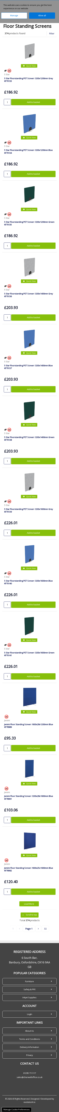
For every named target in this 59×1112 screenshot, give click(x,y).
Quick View (31, 66)
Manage (14, 15)
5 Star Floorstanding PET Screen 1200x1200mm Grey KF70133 (28, 79)
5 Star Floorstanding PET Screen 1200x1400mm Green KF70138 (29, 438)
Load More (29, 903)
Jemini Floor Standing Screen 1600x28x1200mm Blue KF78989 (28, 725)
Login (29, 1014)
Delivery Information (29, 1047)
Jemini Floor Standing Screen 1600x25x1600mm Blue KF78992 (28, 869)
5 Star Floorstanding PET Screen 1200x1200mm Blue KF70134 (28, 151)
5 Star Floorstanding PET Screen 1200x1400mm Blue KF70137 (28, 367)
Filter (51, 33)
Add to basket (33, 102)
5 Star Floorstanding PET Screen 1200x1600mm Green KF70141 (29, 654)
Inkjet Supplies (29, 997)
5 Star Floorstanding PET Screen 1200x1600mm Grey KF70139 (28, 510)
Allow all (42, 15)
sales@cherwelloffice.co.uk (29, 1077)
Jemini (7, 720)
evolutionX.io (29, 1102)
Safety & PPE (30, 989)
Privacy (29, 1055)
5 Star (7, 74)
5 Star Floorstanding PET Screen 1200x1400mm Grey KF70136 (28, 295)
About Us (29, 1030)
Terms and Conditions (29, 1039)
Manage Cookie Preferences (16, 1109)
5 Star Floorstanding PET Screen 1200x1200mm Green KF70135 (29, 223)
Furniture (29, 981)
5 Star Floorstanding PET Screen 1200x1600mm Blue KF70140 (28, 582)
